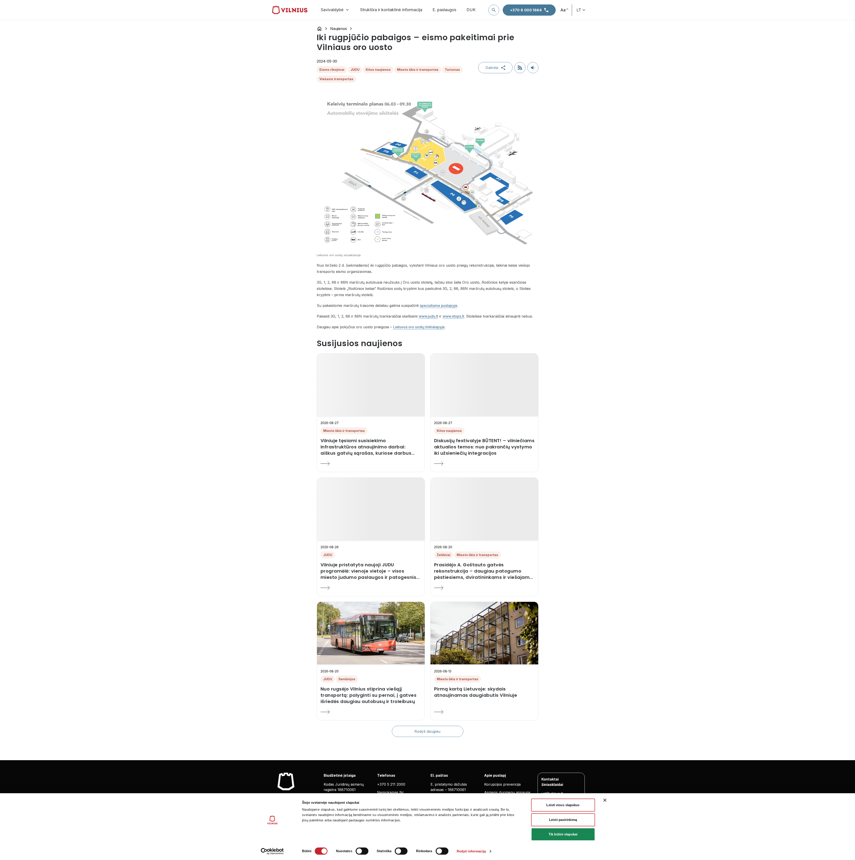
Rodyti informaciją (471, 851)
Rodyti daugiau (427, 731)
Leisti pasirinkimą (563, 820)
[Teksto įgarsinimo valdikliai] (532, 67)
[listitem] (371, 446)
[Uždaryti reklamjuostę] (604, 800)
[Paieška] (493, 10)
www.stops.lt (453, 316)
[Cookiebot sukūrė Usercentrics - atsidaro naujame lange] (272, 851)
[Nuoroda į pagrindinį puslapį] (319, 28)
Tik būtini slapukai (563, 834)
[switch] (362, 851)
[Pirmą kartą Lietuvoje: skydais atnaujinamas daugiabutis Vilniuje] (484, 712)
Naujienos (338, 28)
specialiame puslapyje (438, 305)
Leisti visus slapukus (562, 805)
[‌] (371, 384)
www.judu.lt (428, 316)
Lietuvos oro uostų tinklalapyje (419, 327)
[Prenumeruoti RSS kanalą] (520, 67)
